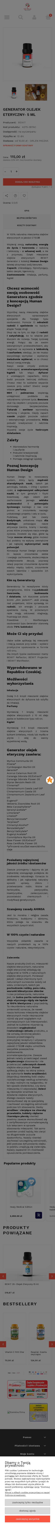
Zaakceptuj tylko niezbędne (27, 1502)
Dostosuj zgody (27, 1510)
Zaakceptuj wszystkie (27, 1519)
